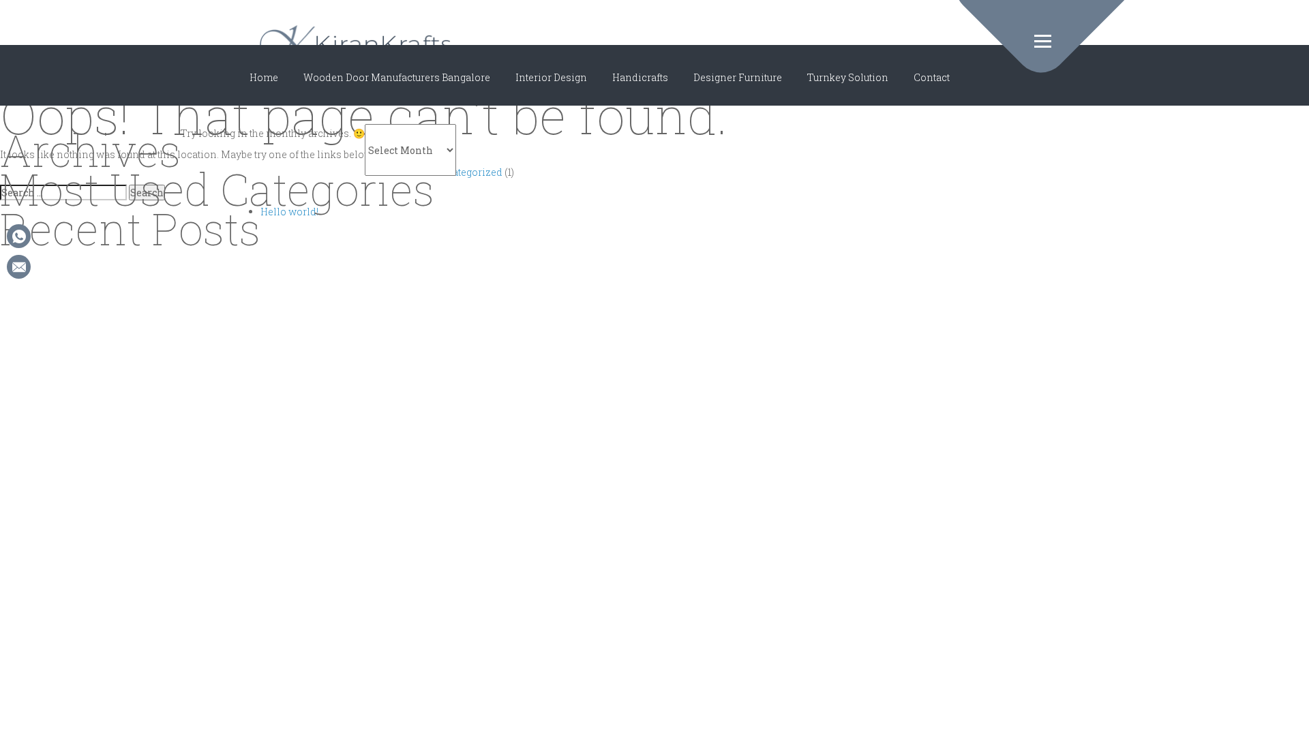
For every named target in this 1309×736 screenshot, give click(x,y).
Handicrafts (640, 77)
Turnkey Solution (847, 77)
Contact (932, 77)
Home (264, 77)
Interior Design (551, 77)
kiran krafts (355, 44)
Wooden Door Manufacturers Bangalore (396, 77)
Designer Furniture (737, 77)
